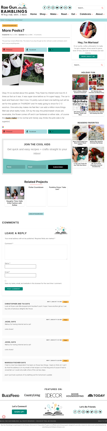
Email (7, 272)
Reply (65, 301)
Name (7, 263)
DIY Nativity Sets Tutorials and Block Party (96, 91)
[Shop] (69, 8)
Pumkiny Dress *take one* (57, 188)
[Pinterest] (48, 8)
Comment (9, 243)
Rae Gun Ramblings (14, 9)
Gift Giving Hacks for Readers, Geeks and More (80, 113)
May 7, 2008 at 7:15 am (54, 301)
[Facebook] (44, 8)
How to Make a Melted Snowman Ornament (80, 91)
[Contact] (65, 8)
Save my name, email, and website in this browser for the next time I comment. (33, 283)
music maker (11, 118)
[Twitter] (61, 8)
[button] (67, 57)
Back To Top (102, 421)
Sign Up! (19, 412)
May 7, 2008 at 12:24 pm (54, 360)
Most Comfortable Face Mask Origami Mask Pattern (80, 143)
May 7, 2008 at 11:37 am (54, 340)
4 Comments (37, 34)
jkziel (8, 322)
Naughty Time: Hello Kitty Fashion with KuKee (14, 203)
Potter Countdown (36, 187)
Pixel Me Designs (50, 421)
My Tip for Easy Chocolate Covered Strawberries (96, 165)
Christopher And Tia (15, 304)
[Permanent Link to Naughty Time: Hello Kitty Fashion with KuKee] (14, 198)
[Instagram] (53, 8)
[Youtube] (57, 8)
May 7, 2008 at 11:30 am (54, 319)
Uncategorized (10, 25)
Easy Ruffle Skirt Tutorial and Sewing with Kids (96, 112)
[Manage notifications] (3, 416)
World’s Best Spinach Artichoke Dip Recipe (96, 142)
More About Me (88, 56)
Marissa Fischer (13, 363)
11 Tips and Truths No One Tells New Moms (80, 164)
